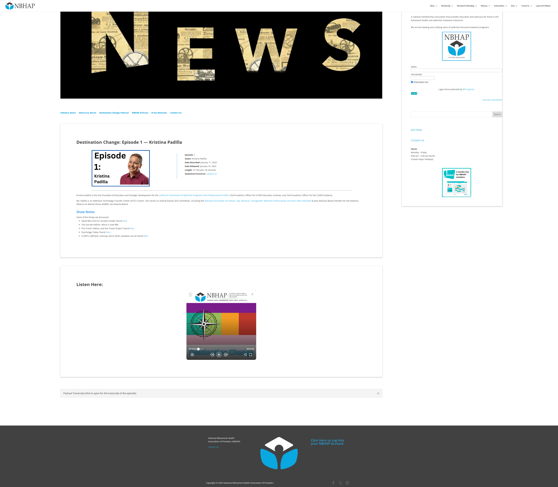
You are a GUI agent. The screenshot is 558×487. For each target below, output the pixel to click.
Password (416, 74)
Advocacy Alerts (87, 113)
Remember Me (420, 82)
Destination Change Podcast (114, 113)
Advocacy (484, 6)
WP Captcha (468, 89)
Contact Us (525, 6)
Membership (445, 6)
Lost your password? (492, 99)
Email (414, 66)
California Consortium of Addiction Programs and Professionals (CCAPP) (193, 195)
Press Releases (159, 113)
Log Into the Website (543, 6)
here (125, 220)
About (432, 6)
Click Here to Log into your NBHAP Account (327, 442)
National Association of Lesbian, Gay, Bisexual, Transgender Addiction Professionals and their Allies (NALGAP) (258, 200)
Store (513, 6)
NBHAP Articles (140, 113)
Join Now (416, 130)
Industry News (499, 6)
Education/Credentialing (465, 6)
